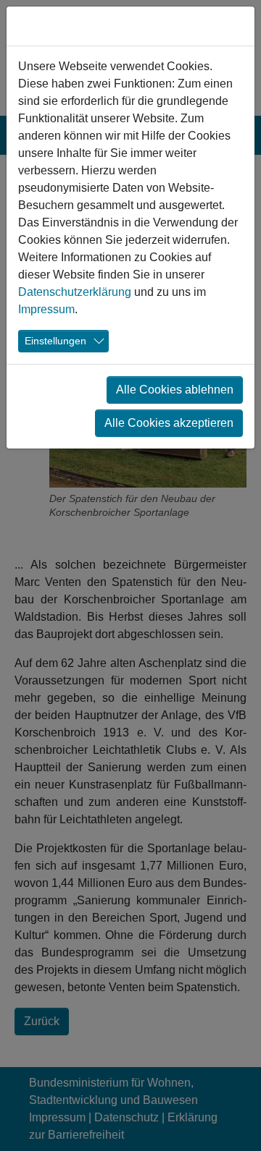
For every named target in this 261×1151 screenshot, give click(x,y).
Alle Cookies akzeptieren (168, 423)
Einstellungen (55, 341)
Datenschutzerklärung (74, 292)
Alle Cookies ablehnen (174, 389)
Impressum (46, 309)
